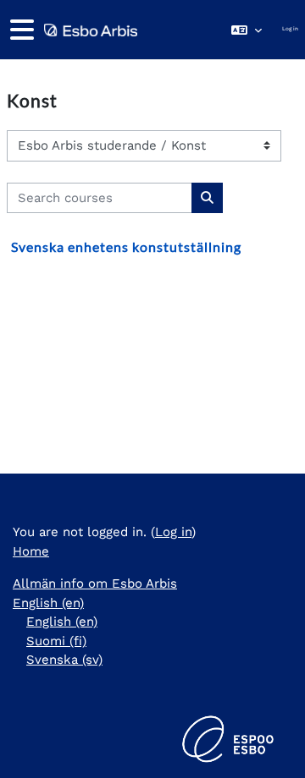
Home (31, 551)
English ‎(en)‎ (48, 603)
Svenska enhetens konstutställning (126, 246)
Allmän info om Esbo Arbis (95, 583)
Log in (290, 28)
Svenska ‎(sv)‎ (64, 659)
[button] (246, 29)
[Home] (89, 30)
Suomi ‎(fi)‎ (56, 641)
